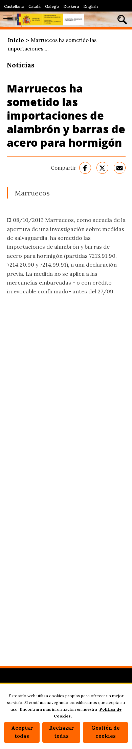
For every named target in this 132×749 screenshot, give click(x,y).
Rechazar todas (61, 732)
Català (34, 6)
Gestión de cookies (105, 732)
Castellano (14, 6)
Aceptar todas (22, 732)
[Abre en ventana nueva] (85, 168)
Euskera (71, 6)
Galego (52, 6)
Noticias (21, 65)
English (90, 6)
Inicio (16, 40)
